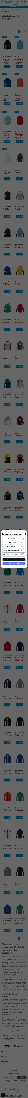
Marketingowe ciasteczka (11, 542)
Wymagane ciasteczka (10, 538)
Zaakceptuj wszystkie (14, 563)
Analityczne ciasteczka (10, 546)
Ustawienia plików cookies (12, 534)
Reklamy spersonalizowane (11, 554)
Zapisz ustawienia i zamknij (14, 560)
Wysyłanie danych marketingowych (13, 550)
